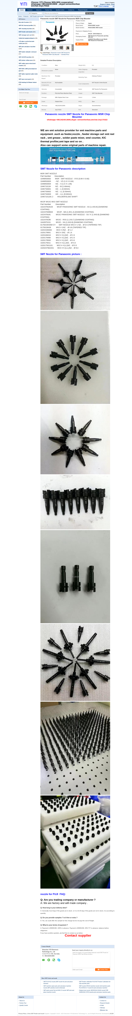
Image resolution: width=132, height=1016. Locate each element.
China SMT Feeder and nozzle (35, 1013)
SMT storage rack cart (25, 35)
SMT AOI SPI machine (25, 57)
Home (22, 10)
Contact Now (29, 102)
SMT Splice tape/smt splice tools (28, 74)
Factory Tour (48, 10)
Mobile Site (104, 1010)
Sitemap (102, 1007)
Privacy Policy (22, 1013)
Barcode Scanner (24, 22)
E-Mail (102, 1005)
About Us (38, 10)
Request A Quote (105, 4)
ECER (112, 1013)
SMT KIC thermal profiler (26, 25)
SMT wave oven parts (25, 79)
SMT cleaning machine (25, 28)
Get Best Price (65, 54)
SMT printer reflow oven (26, 60)
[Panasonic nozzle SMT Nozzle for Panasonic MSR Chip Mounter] (57, 32)
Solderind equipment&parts (27, 38)
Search (90, 13)
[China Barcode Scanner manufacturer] (24, 4)
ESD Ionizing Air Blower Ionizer (28, 82)
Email (112, 4)
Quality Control (60, 10)
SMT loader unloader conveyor (28, 52)
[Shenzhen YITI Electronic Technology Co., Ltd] (113, 6)
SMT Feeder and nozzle (36, 16)
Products (29, 10)
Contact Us (71, 10)
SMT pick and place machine (27, 46)
